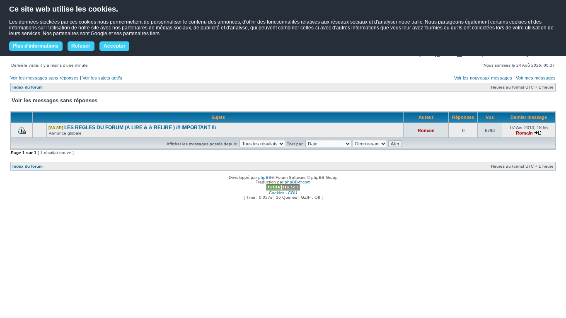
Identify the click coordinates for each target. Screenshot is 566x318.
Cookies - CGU (283, 192)
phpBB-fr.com (297, 182)
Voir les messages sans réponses (44, 77)
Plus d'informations (35, 46)
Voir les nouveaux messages (483, 77)
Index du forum (27, 87)
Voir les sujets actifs (102, 77)
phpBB (264, 177)
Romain (426, 130)
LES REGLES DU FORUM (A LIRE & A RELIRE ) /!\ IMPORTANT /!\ (140, 127)
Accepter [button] (115, 46)
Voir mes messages (536, 77)
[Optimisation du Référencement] (283, 189)
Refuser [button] (80, 46)
